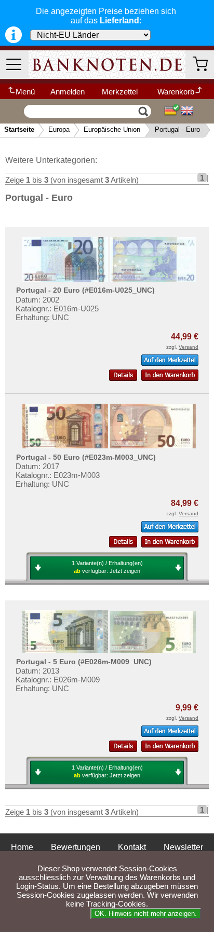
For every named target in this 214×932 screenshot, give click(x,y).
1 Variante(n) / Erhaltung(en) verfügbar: (107, 567)
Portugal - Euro (177, 129)
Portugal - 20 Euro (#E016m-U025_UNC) (85, 290)
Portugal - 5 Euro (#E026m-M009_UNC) (84, 661)
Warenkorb (175, 91)
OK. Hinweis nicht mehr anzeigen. (146, 913)
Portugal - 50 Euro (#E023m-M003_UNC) (86, 457)
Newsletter (183, 847)
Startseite (19, 129)
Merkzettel (120, 91)
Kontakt (132, 847)
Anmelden (67, 91)
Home (22, 847)
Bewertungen (75, 847)
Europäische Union (112, 129)
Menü (25, 91)
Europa (59, 129)
